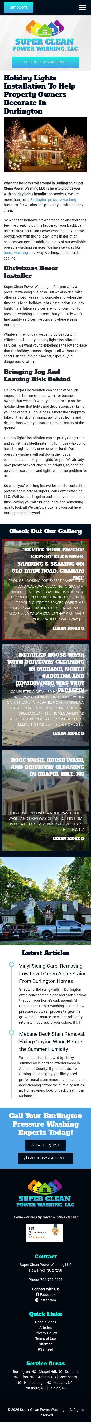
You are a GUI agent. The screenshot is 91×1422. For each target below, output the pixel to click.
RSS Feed (45, 1349)
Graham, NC (46, 1376)
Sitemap (45, 1344)
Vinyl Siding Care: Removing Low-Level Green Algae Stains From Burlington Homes (52, 973)
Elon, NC (27, 1376)
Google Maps (45, 1322)
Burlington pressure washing (53, 199)
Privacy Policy (45, 1333)
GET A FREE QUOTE (45, 1145)
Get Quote (18, 7)
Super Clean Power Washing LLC (46, 1409)
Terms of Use (45, 1338)
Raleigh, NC (57, 1388)
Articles (45, 1327)
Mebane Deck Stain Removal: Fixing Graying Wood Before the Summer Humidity (52, 1041)
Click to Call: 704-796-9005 (45, 62)
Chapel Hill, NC (50, 1371)
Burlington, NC (24, 1371)
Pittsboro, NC (35, 1388)
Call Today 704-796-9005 (47, 1158)
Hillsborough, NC (37, 1382)
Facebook (47, 1294)
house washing (16, 252)
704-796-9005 (51, 1279)
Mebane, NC (63, 1382)
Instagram (47, 1300)
